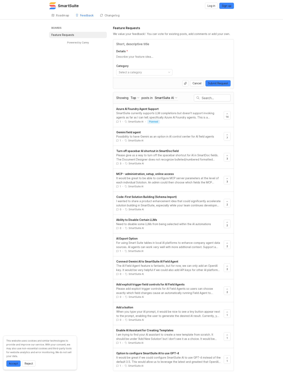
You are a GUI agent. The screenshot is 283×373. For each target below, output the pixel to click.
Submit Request (218, 83)
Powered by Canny (78, 42)
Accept (13, 363)
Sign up (226, 5)
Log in (211, 5)
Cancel (197, 83)
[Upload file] (185, 83)
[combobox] (144, 72)
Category (122, 66)
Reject (29, 363)
